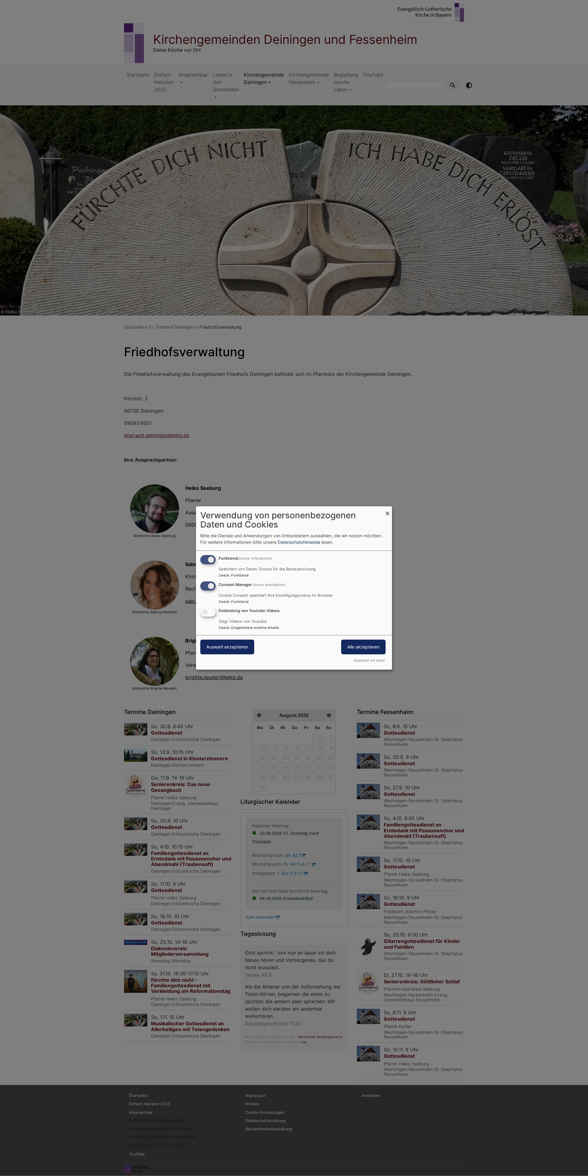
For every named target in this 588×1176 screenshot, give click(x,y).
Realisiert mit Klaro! (369, 660)
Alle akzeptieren (363, 647)
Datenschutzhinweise (299, 542)
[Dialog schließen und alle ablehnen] (387, 510)
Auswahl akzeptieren (227, 647)
